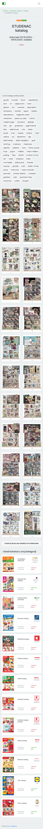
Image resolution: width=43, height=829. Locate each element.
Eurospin (37, 621)
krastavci (17, 144)
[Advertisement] (21, 68)
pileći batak (8, 140)
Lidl (37, 783)
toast (11, 159)
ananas (6, 166)
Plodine (37, 659)
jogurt (12, 151)
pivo (5, 104)
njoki (37, 133)
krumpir (15, 100)
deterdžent (31, 107)
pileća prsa (19, 162)
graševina (19, 126)
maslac (21, 133)
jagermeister (31, 126)
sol (13, 137)
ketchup (6, 144)
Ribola (37, 741)
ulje (29, 137)
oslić (15, 177)
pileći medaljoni (22, 140)
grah (34, 140)
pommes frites (26, 177)
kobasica (19, 159)
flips (14, 155)
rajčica (6, 137)
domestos (7, 111)
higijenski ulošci (23, 115)
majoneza (28, 144)
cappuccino (19, 104)
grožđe (15, 166)
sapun (26, 111)
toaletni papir (9, 122)
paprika (6, 148)
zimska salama (19, 173)
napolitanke (33, 100)
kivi (13, 107)
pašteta (16, 148)
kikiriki (21, 155)
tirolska (30, 162)
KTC (37, 600)
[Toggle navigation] (39, 3)
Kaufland (37, 702)
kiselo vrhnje (33, 166)
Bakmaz (37, 761)
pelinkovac (14, 129)
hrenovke (15, 170)
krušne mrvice (32, 155)
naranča (20, 107)
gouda (6, 100)
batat (30, 129)
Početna (5, 11)
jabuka (6, 107)
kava (29, 104)
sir (11, 104)
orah (23, 166)
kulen (28, 159)
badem (34, 111)
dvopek (25, 181)
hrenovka (7, 181)
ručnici (32, 118)
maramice (7, 118)
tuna (24, 148)
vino (23, 129)
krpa (5, 151)
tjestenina (21, 137)
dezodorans (8, 115)
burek (5, 133)
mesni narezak (28, 170)
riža (4, 126)
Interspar (37, 680)
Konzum (37, 641)
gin (10, 126)
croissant (32, 173)
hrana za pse (33, 148)
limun (23, 100)
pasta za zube (20, 118)
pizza (5, 170)
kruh (13, 133)
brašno (29, 133)
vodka (17, 181)
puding (6, 155)
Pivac (37, 806)
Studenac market (16, 11)
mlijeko (21, 151)
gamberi (6, 177)
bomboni (21, 122)
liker (5, 129)
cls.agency (13, 826)
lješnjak (31, 122)
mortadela (7, 162)
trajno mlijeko (32, 151)
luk (4, 159)
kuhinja (18, 111)
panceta (6, 173)
